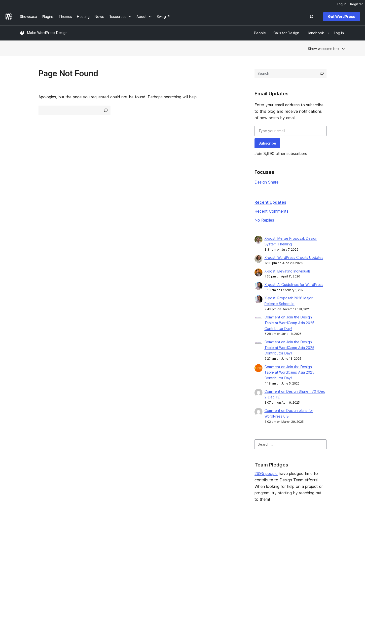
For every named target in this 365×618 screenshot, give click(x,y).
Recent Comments (272, 211)
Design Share (267, 182)
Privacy (26, 559)
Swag (224, 559)
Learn (156, 535)
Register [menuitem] (356, 4)
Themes (92, 543)
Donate (226, 551)
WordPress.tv (165, 559)
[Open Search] (311, 16)
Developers (161, 551)
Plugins (92, 551)
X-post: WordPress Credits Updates (293, 257)
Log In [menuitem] (341, 4)
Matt (290, 543)
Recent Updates (270, 202)
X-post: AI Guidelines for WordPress (293, 284)
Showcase (94, 535)
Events (223, 543)
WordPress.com (299, 535)
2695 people (266, 473)
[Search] (322, 73)
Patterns (93, 559)
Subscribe (267, 143)
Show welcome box (323, 48)
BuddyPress (296, 559)
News (24, 543)
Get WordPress (341, 16)
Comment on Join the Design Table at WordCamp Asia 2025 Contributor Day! (289, 323)
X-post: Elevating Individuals (287, 271)
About (25, 535)
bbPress (293, 551)
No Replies (264, 220)
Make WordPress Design (47, 33)
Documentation (164, 543)
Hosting (26, 551)
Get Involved (228, 535)
